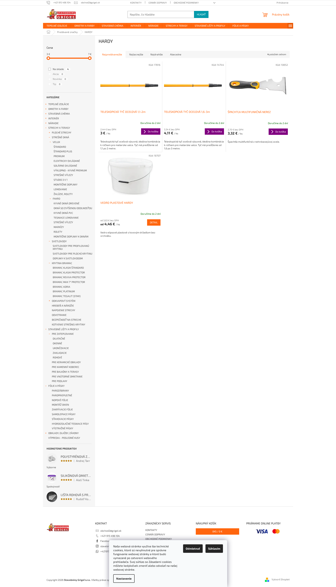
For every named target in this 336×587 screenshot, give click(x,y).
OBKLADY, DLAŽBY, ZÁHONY (63, 433)
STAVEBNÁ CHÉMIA (59, 113)
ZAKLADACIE (60, 352)
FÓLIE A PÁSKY (56, 385)
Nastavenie (124, 578)
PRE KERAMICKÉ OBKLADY (66, 362)
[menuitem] (57, 26)
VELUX (56, 141)
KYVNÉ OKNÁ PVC (63, 212)
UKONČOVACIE (61, 348)
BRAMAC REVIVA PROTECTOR (69, 277)
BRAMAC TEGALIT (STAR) (67, 296)
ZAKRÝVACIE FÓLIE (62, 409)
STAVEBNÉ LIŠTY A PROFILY (63, 329)
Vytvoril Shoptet (281, 579)
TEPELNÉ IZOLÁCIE (58, 104)
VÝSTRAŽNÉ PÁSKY (62, 428)
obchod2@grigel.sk (110, 530)
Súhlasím (214, 548)
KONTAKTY (135, 2)
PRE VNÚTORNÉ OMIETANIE (67, 376)
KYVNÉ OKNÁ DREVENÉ (66, 203)
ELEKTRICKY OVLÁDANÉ (67, 160)
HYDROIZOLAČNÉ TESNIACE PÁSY (70, 423)
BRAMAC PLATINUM (64, 291)
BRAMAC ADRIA (61, 286)
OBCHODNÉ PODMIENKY (186, 2)
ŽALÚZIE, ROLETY (63, 193)
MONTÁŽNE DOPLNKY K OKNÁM (71, 236)
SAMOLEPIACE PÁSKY (63, 414)
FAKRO (56, 198)
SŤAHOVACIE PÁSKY (63, 418)
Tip (56, 83)
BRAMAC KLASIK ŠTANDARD (68, 267)
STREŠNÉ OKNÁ (60, 137)
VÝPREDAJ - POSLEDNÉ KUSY (64, 437)
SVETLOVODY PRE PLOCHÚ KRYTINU (72, 253)
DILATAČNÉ (59, 338)
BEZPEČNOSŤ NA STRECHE (66, 319)
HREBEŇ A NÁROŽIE (63, 305)
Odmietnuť (193, 548)
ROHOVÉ (57, 357)
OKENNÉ (57, 343)
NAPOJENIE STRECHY (63, 310)
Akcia (58, 73)
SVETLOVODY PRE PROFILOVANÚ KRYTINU (71, 247)
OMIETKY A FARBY (58, 108)
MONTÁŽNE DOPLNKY (65, 184)
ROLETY (58, 231)
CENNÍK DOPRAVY (158, 2)
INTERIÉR (53, 118)
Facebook (105, 540)
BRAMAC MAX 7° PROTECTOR (69, 281)
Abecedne (175, 54)
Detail (154, 222)
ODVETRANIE (59, 314)
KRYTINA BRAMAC (62, 263)
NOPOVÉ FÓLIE (60, 400)
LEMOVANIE (60, 189)
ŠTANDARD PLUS (63, 151)
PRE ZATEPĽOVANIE (63, 333)
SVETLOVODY (59, 241)
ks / (217, 531)
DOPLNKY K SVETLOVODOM (68, 258)
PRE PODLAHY (59, 381)
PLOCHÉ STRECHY (61, 132)
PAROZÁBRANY (60, 390)
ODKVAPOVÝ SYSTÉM (63, 300)
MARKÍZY (59, 226)
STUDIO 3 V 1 (61, 179)
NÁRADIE (53, 123)
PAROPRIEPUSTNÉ (62, 395)
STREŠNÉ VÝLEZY (63, 174)
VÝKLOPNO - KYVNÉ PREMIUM (70, 170)
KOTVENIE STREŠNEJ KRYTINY (68, 324)
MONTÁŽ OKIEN (60, 404)
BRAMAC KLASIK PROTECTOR (69, 272)
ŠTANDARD (60, 146)
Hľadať (201, 14)
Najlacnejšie (136, 54)
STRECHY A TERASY (59, 127)
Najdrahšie (156, 54)
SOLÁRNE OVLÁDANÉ (65, 165)
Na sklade (61, 69)
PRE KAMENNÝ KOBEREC (65, 366)
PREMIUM (59, 156)
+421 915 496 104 (110, 535)
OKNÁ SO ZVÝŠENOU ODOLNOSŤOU (73, 208)
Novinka (59, 78)
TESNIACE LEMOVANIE (66, 217)
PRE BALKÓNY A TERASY (65, 371)
